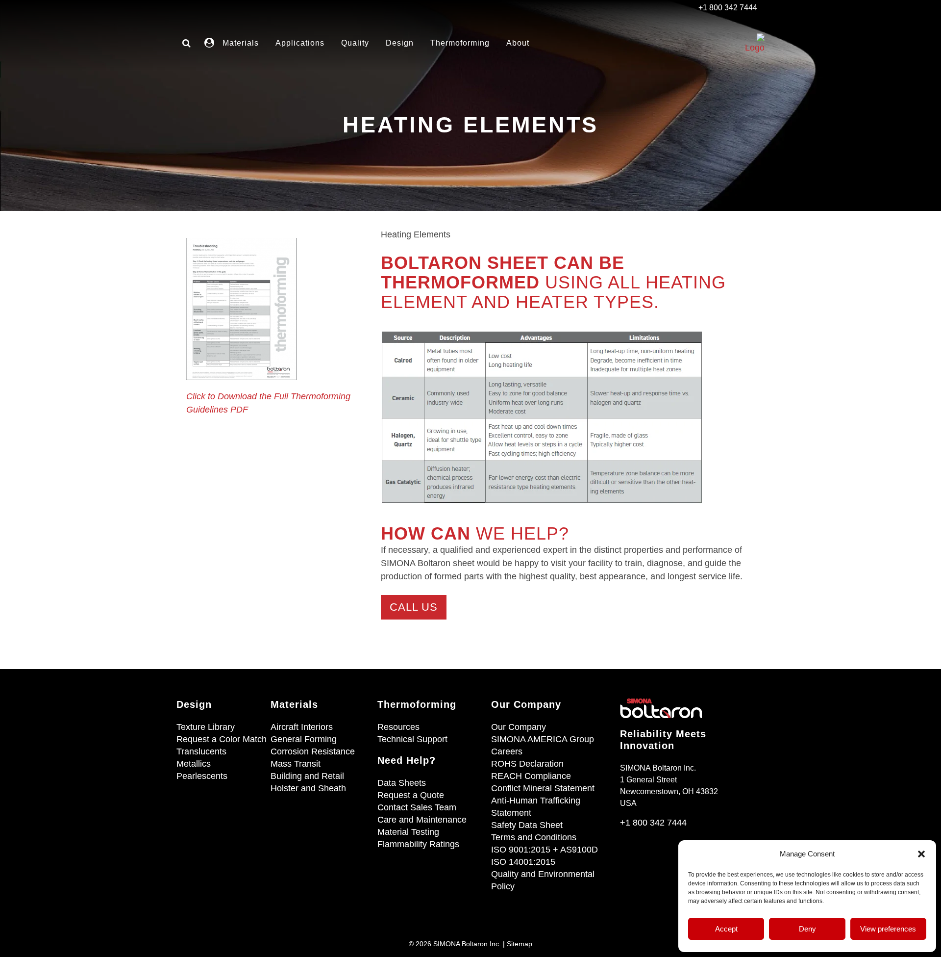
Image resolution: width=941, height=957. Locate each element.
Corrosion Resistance (313, 751)
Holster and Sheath (308, 788)
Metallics (193, 764)
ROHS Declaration (527, 764)
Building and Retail (307, 776)
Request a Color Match (221, 739)
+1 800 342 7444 (653, 823)
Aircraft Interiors (302, 727)
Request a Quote (410, 795)
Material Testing (408, 832)
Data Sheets (401, 783)
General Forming (304, 739)
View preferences (888, 929)
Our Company (518, 727)
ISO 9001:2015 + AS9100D (544, 849)
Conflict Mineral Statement (542, 788)
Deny (807, 929)
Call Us (414, 607)
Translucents (201, 751)
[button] (921, 854)
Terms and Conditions (533, 837)
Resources (398, 727)
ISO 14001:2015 (523, 862)
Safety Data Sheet (527, 825)
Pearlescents (201, 776)
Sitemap (519, 944)
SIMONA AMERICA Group (542, 739)
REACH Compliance (531, 776)
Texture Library (205, 727)
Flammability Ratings (418, 844)
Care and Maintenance (422, 820)
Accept (726, 929)
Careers (506, 751)
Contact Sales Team (416, 807)
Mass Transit (296, 764)
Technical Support (412, 739)
